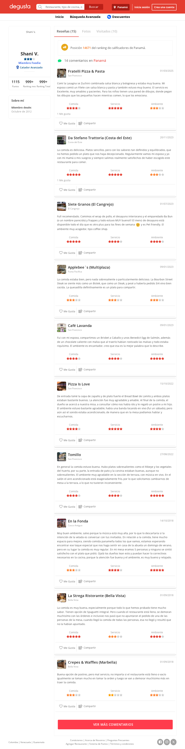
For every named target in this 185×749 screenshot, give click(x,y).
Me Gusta (69, 123)
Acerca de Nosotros (95, 740)
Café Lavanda (80, 325)
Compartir (90, 123)
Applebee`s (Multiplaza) (89, 267)
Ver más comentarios (113, 724)
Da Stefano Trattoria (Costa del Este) (100, 137)
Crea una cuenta (164, 7)
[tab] (66, 31)
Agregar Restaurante (76, 743)
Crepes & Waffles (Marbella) (92, 662)
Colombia (13, 742)
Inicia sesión (142, 7)
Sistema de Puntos (98, 743)
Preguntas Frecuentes (118, 740)
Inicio (59, 17)
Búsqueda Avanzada (85, 17)
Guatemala (38, 742)
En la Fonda (78, 521)
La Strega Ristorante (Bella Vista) (96, 595)
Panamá (122, 7)
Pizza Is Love (79, 384)
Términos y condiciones (122, 743)
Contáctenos (76, 740)
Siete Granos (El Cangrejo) (90, 204)
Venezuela (25, 742)
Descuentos (119, 17)
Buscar (93, 7)
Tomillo (74, 454)
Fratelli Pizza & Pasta (86, 71)
